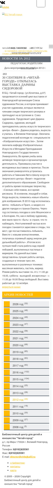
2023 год (20, 324)
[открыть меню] (51, 47)
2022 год (20, 331)
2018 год (20, 359)
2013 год (20, 393)
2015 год (21, 379)
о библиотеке (17, 463)
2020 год (20, 345)
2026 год (20, 304)
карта (13, 470)
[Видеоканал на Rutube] (4, 6)
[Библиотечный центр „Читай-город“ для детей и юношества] (17, 14)
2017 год (20, 365)
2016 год (21, 372)
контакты (15, 466)
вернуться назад (11, 287)
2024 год (20, 318)
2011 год (20, 406)
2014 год (20, 386)
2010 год (20, 413)
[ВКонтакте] (2, 3)
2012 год (20, 400)
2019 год (20, 352)
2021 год (20, 338)
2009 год (20, 420)
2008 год (20, 427)
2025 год (20, 311)
